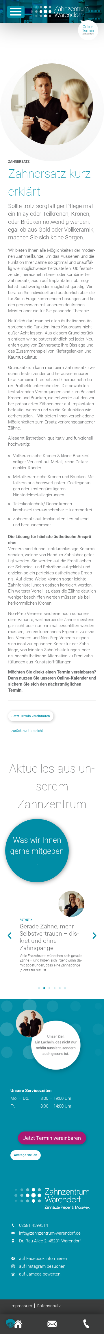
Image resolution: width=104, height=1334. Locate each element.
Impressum (21, 1305)
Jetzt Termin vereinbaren (31, 716)
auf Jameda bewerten (39, 1274)
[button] (9, 935)
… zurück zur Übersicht (25, 731)
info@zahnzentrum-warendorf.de (50, 1233)
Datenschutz (49, 1305)
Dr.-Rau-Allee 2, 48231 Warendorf (50, 1241)
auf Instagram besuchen (42, 1266)
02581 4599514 (33, 1225)
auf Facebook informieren (43, 1258)
